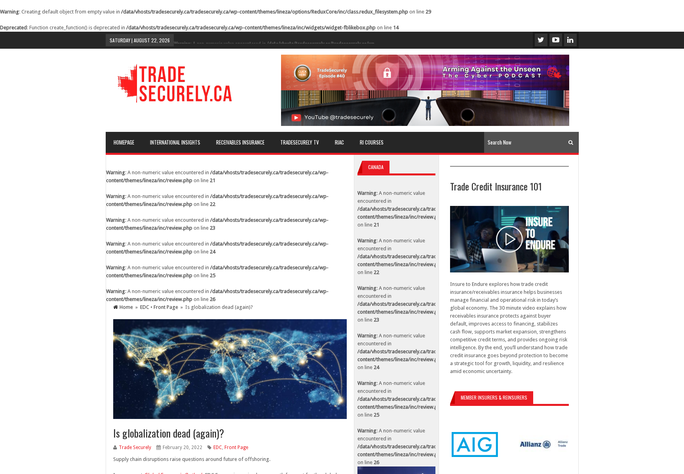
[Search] (570, 142)
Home (126, 307)
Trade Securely (135, 447)
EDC (144, 307)
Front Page (166, 307)
